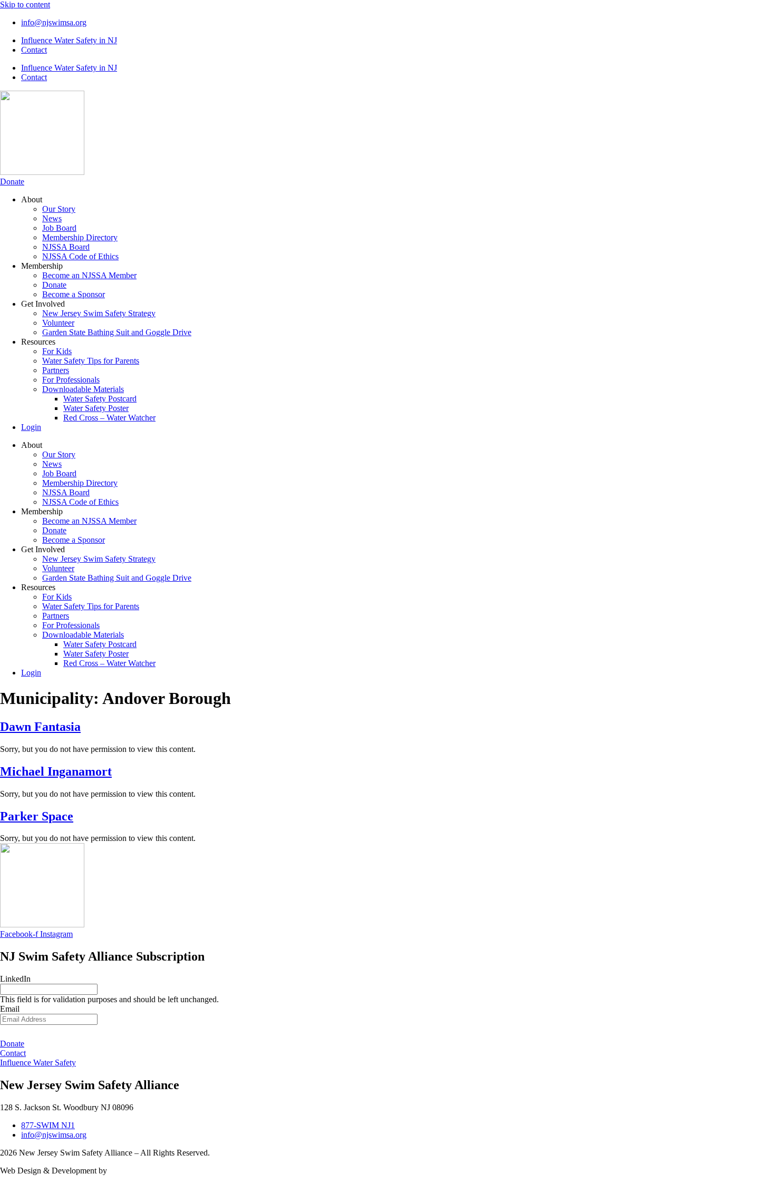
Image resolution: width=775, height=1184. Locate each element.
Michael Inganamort (56, 771)
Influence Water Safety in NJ (69, 40)
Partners (55, 370)
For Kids (57, 351)
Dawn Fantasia (40, 726)
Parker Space (36, 816)
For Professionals (71, 379)
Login (31, 427)
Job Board (59, 227)
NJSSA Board (66, 246)
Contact (34, 49)
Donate (54, 284)
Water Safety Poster (96, 408)
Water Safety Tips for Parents (90, 360)
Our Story (58, 208)
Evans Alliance (134, 1170)
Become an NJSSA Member (89, 275)
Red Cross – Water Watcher (109, 417)
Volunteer (58, 322)
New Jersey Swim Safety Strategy (99, 313)
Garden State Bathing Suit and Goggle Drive (116, 332)
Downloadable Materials (83, 389)
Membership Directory (80, 237)
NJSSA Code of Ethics (80, 256)
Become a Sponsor (73, 294)
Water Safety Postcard (100, 398)
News (52, 218)
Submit (387, 1031)
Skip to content (25, 4)
